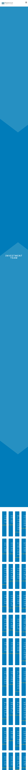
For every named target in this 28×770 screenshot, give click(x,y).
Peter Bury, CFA (26, 733)
